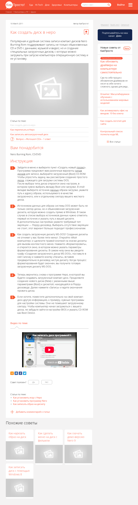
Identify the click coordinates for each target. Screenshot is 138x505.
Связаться (125, 24)
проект (80, 167)
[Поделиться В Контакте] (16, 373)
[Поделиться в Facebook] (20, 373)
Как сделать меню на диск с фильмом (47, 436)
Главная (9, 12)
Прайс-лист (115, 24)
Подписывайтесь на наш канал (115, 34)
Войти (121, 4)
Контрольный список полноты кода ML (111, 133)
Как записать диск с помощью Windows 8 (19, 470)
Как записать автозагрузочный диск (29, 134)
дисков (21, 173)
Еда (31, 4)
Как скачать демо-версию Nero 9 (75, 436)
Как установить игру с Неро (27, 397)
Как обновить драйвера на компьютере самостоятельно (111, 67)
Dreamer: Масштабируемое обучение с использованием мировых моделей (114, 98)
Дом (47, 4)
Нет (46, 382)
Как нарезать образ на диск (17, 435)
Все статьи (115, 141)
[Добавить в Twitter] (24, 373)
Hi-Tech (39, 4)
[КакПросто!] (15, 4)
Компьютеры (71, 4)
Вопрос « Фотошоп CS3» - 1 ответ (33, 139)
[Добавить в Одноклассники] (12, 373)
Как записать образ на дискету (29, 404)
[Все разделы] (130, 4)
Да (33, 382)
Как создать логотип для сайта (113, 122)
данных (54, 190)
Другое (33, 12)
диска (20, 180)
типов (78, 170)
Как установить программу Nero (30, 400)
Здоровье (57, 4)
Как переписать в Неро (22, 129)
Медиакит (105, 24)
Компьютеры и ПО (21, 12)
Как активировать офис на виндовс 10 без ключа (114, 112)
